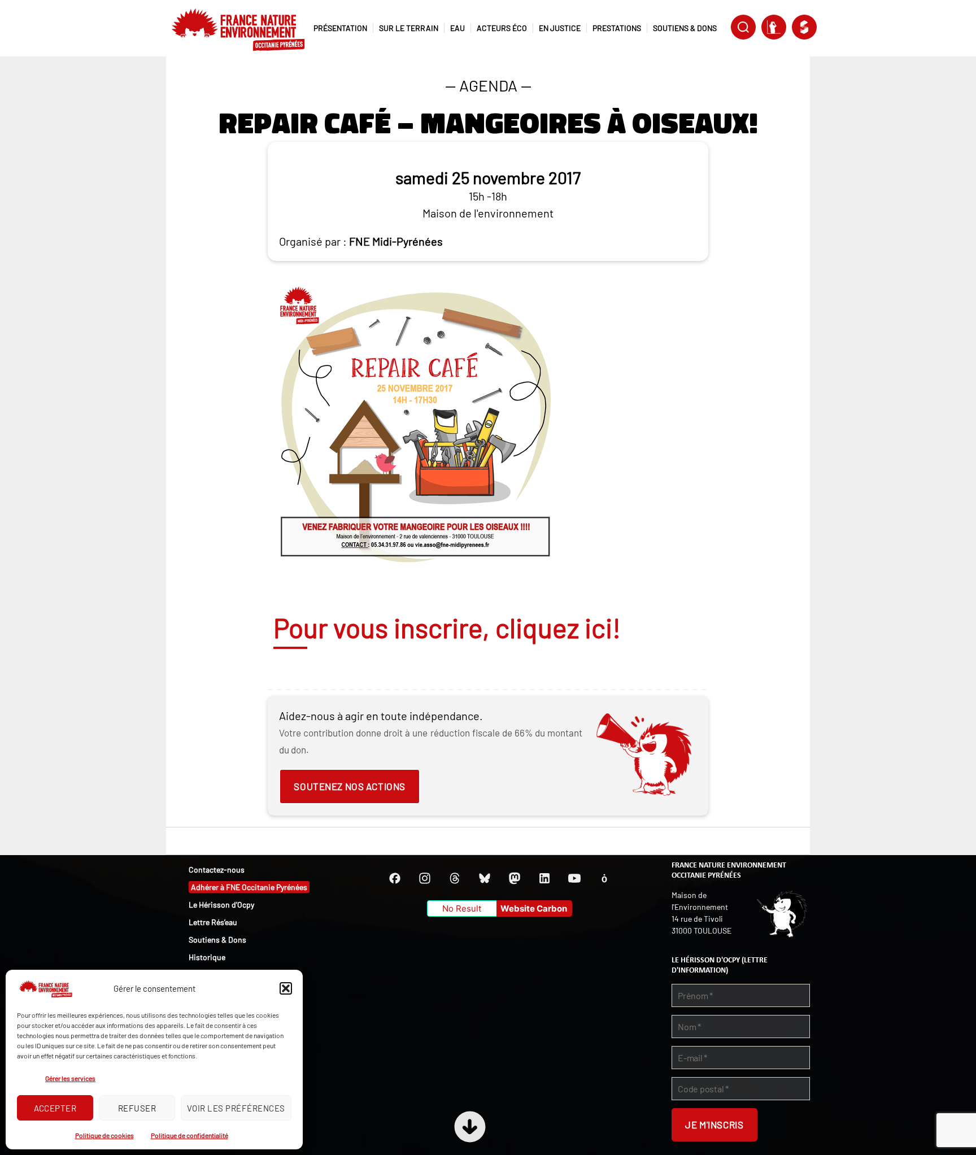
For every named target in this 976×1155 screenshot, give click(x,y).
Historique (207, 957)
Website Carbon (533, 908)
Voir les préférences (236, 1108)
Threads (455, 878)
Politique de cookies (104, 1135)
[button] (285, 988)
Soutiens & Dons (217, 939)
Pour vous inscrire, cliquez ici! (447, 627)
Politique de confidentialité (189, 1135)
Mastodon (514, 878)
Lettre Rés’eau (213, 922)
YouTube (574, 878)
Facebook (395, 878)
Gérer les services (70, 1078)
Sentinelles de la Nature (773, 27)
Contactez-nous (217, 869)
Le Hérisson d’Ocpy (221, 904)
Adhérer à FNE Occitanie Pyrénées (249, 887)
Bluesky (484, 878)
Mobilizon (604, 878)
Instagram (425, 878)
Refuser (137, 1108)
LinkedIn (544, 878)
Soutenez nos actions (349, 786)
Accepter (55, 1108)
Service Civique (804, 27)
